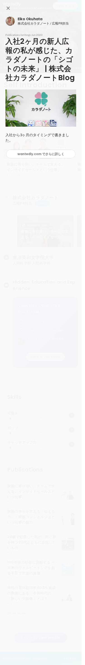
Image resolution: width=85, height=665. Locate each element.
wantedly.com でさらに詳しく (40, 154)
